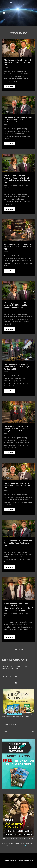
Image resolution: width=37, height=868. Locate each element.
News (6, 67)
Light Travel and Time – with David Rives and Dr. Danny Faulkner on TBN (18, 542)
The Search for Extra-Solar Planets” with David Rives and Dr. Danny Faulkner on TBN (18, 119)
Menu (4, 13)
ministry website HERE (13, 841)
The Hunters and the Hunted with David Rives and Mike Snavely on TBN (17, 62)
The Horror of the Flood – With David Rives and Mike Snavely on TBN (17, 485)
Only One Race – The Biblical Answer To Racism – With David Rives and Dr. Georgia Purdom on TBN (17, 179)
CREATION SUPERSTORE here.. (19, 846)
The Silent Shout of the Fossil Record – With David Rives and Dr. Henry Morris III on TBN (17, 428)
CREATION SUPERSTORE (14, 714)
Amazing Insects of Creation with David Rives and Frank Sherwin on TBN (17, 246)
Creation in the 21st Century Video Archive (16, 186)
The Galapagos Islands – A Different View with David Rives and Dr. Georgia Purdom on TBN (18, 305)
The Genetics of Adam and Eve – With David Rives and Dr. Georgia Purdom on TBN (17, 366)
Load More (18, 649)
